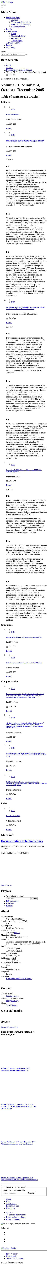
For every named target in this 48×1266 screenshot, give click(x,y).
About (14, 31)
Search (4, 52)
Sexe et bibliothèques (12, 114)
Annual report (17, 40)
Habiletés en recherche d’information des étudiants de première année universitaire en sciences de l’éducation (25, 308)
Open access (16, 38)
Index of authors (12, 901)
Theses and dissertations (21, 22)
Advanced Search (13, 43)
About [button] (9, 31)
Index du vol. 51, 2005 (13, 816)
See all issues (6, 885)
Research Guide (12, 1206)
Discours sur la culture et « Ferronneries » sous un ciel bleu (24, 637)
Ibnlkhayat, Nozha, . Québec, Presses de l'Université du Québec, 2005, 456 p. (26, 783)
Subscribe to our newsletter (14, 1190)
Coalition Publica (18, 36)
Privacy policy (12, 1254)
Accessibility (11, 1203)
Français (9, 45)
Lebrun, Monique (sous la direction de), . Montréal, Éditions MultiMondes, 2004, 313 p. (26, 754)
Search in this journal (14, 896)
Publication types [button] (13, 17)
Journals (14, 20)
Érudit (13, 34)
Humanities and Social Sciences (19, 978)
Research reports (18, 27)
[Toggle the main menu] (2, 7)
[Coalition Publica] (9, 1248)
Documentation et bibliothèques (19, 70)
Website (9, 906)
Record (9, 128)
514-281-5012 (12, 1005)
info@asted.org (12, 996)
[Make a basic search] (26, 54)
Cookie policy (12, 1256)
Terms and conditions (9, 1027)
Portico (17, 933)
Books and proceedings (20, 24)
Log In (9, 29)
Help (8, 1201)
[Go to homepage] (7, 2)
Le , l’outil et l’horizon (24, 662)
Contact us (10, 1208)
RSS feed (10, 903)
